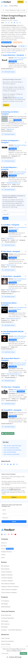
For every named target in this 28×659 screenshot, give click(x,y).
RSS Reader (4, 604)
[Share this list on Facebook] (6, 23)
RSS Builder (4, 627)
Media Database (5, 606)
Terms (3, 557)
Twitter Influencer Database (9, 589)
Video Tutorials (5, 638)
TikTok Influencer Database (9, 592)
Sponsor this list (17, 42)
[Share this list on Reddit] (14, 23)
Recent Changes (5, 644)
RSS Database (5, 566)
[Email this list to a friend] (17, 23)
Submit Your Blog (6, 42)
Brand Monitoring (6, 615)
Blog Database (5, 569)
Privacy (3, 554)
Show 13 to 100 (9, 433)
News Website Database (8, 583)
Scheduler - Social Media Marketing (11, 630)
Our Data (3, 546)
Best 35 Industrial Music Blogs (11, 447)
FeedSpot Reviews (6, 551)
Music (5, 5)
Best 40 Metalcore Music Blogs (11, 454)
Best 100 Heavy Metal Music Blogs (12, 445)
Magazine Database (6, 575)
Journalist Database (6, 577)
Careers (7, 548)
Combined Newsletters (7, 618)
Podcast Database (6, 572)
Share (2, 22)
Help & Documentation (7, 641)
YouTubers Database (7, 580)
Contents (15, 20)
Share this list (5, 461)
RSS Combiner (5, 624)
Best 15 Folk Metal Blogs (10, 452)
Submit (5, 218)
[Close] (27, 646)
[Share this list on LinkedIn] (12, 23)
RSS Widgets (4, 621)
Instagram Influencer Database (9, 586)
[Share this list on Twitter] (9, 23)
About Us (3, 543)
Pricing (20, 2)
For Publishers (5, 601)
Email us (6, 105)
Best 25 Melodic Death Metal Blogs (12, 450)
